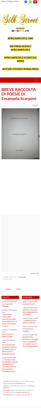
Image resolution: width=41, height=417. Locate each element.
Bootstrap (6, 390)
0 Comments (35, 105)
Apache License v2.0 (22, 392)
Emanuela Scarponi (29, 304)
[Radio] (30, 2)
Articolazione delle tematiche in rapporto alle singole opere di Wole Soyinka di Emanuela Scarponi (9, 349)
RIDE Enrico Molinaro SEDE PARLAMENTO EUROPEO (30, 312)
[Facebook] (26, 2)
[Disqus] (20, 188)
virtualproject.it (20, 383)
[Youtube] (35, 2)
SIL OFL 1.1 (28, 395)
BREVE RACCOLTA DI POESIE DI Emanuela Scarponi (18, 94)
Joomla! (5, 386)
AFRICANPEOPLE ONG (20, 38)
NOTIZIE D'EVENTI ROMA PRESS (20, 69)
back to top (35, 273)
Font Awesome (7, 395)
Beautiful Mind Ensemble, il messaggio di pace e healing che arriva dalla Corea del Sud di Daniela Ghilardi (30, 341)
